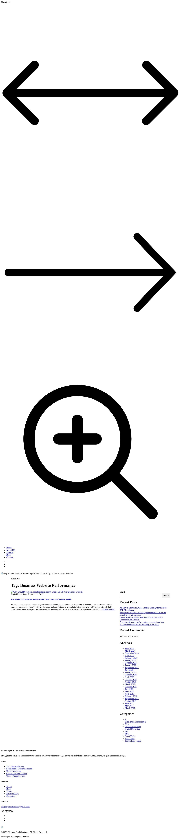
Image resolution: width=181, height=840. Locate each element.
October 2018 (130, 687)
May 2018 (129, 691)
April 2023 (129, 655)
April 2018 (129, 694)
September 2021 (132, 667)
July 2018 (129, 689)
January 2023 (130, 660)
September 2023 (132, 653)
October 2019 (130, 679)
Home (9, 548)
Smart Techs (130, 736)
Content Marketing (133, 726)
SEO (127, 734)
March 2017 (130, 708)
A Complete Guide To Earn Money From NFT (139, 624)
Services (9, 552)
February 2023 (131, 658)
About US (10, 550)
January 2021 (130, 672)
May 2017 (129, 706)
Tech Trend (129, 738)
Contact (9, 557)
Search (122, 592)
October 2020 (130, 675)
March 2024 (130, 651)
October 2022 (130, 663)
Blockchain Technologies (135, 722)
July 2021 (129, 670)
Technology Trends (133, 741)
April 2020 (129, 677)
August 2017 (130, 701)
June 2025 (129, 648)
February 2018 (131, 696)
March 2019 (130, 684)
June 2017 (129, 703)
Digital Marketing (132, 729)
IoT (126, 731)
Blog (8, 555)
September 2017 (132, 698)
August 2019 (130, 682)
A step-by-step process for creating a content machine (142, 622)
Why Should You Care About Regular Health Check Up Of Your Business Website (41, 599)
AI (126, 719)
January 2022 (130, 665)
